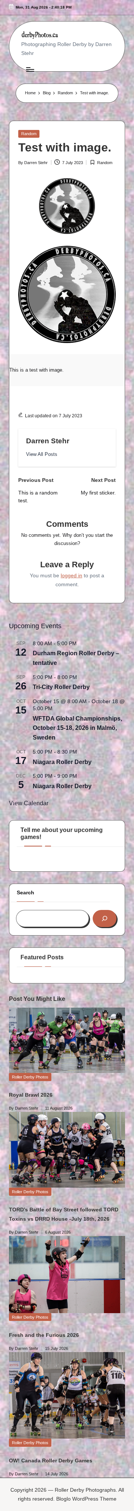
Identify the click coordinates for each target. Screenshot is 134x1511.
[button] (41, 454)
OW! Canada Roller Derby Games (50, 1460)
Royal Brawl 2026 (30, 1095)
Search (25, 892)
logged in (71, 575)
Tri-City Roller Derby (61, 687)
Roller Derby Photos (30, 1077)
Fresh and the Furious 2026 (44, 1335)
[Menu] (30, 69)
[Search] (105, 918)
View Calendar (28, 803)
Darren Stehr (47, 441)
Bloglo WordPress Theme (86, 1499)
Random (28, 133)
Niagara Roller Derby (62, 762)
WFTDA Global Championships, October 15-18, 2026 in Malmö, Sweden (77, 728)
